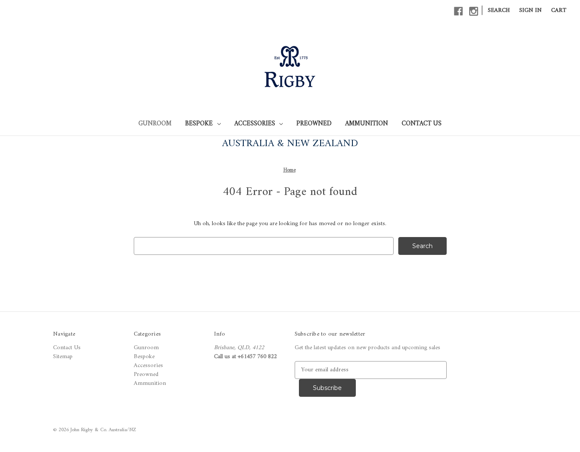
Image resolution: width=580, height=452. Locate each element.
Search (499, 10)
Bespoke (199, 124)
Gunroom (155, 124)
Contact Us (422, 124)
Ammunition (366, 124)
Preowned (314, 124)
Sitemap (63, 356)
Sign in (530, 10)
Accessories (254, 124)
